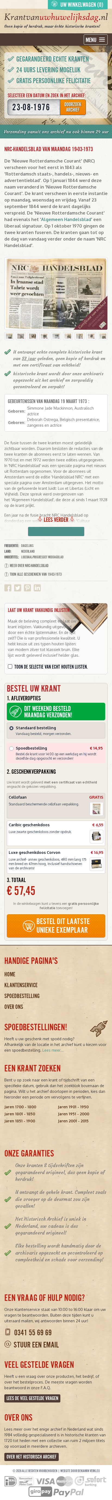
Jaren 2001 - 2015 (73, 1121)
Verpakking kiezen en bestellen (56, 531)
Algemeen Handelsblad (66, 219)
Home (9, 974)
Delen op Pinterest (27, 587)
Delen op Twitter (17, 587)
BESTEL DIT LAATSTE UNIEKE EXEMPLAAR (63, 926)
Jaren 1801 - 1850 (19, 1114)
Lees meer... (53, 1050)
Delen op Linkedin (37, 587)
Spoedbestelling (22, 996)
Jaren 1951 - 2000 (73, 1114)
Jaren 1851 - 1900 (19, 1121)
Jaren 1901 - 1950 (73, 1106)
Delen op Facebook (7, 587)
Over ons (13, 1006)
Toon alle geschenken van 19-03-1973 (36, 574)
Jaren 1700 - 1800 (20, 1106)
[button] (9, 336)
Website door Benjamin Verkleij (80, 1471)
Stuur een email (36, 1345)
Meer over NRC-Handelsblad (29, 565)
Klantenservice (21, 985)
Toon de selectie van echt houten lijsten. (51, 667)
